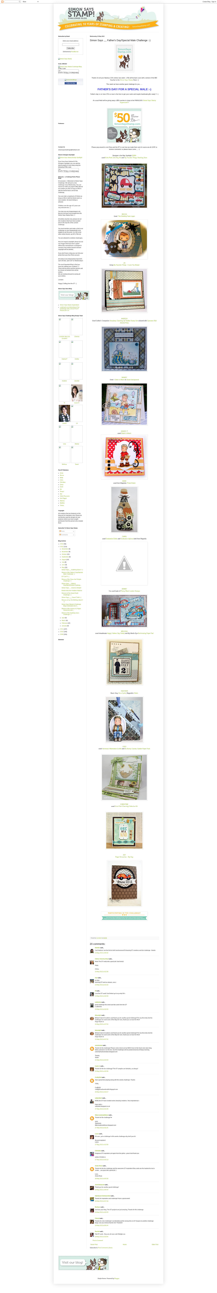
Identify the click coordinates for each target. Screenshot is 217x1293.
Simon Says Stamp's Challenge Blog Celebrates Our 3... (71, 605)
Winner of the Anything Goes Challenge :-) (70, 613)
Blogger (116, 1278)
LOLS (124, 746)
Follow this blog (70, 83)
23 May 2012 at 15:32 (101, 985)
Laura (97, 1134)
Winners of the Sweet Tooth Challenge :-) (70, 594)
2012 (62, 546)
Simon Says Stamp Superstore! (69, 305)
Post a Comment (98, 1240)
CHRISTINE (124, 804)
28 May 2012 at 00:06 (101, 1178)
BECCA (124, 214)
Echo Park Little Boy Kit (113, 158)
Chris (61, 480)
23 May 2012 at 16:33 (101, 996)
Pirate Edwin (131, 483)
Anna (61, 473)
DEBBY (124, 589)
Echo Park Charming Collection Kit (126, 806)
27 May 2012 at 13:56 (101, 1144)
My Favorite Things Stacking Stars (135, 158)
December (65, 549)
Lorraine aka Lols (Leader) (64, 337)
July (63, 562)
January (64, 626)
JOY (124, 855)
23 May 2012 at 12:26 (101, 971)
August (64, 559)
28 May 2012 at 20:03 (101, 1212)
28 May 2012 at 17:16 (101, 1201)
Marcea (62, 501)
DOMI (124, 481)
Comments (64, 535)
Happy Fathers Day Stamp (116, 633)
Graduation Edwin (111, 539)
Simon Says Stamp (126, 80)
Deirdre (97, 947)
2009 (62, 634)
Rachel (97, 1231)
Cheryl (97, 1218)
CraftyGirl (98, 1077)
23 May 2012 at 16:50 (101, 1009)
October (64, 554)
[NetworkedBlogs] (71, 80)
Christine (98, 1151)
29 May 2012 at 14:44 (101, 1236)
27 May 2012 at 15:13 (101, 1159)
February (65, 623)
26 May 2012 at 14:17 (101, 1092)
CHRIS (124, 536)
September (65, 557)
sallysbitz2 (98, 1098)
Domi (61, 487)
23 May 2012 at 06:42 (101, 953)
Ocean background (132, 379)
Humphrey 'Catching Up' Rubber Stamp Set (124, 321)
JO (124, 263)
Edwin (136, 693)
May (63, 567)
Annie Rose (98, 1166)
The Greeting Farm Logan (126, 216)
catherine (98, 1002)
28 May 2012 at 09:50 (101, 1190)
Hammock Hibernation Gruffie (112, 749)
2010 (62, 631)
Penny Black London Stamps (130, 591)
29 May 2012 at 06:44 (101, 1225)
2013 (62, 544)
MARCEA (124, 319)
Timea (62, 505)
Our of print (122, 693)
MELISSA (124, 631)
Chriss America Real (101, 959)
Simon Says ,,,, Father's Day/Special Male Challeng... (71, 584)
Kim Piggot (63, 498)
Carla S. (97, 1066)
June (63, 565)
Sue (96, 978)
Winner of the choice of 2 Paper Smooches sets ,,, (71, 609)
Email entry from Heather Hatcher (72, 590)
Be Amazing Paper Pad (145, 633)
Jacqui (62, 491)
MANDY (124, 377)
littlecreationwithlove (101, 1115)
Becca (62, 475)
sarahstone (98, 1045)
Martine (62, 503)
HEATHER (124, 691)
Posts (63, 531)
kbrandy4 (98, 1015)
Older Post (155, 1244)
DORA (134, 155)
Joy (61, 494)
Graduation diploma (127, 539)
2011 (62, 629)
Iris (61, 489)
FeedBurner (74, 51)
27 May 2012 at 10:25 (101, 1109)
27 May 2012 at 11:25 (101, 1127)
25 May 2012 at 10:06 (101, 1071)
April (63, 618)
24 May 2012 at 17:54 (101, 1024)
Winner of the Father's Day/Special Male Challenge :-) (72, 573)
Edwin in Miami (120, 379)
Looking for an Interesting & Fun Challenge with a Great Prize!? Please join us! (69, 308)
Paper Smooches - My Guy (124, 857)
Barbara (97, 1207)
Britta (61, 477)
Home (125, 1244)
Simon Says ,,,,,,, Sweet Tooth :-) (71, 597)
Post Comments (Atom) (105, 1248)
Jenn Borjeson (99, 1184)
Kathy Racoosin (65, 496)
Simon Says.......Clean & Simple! (71, 588)
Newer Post (94, 1244)
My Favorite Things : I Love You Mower (126, 265)
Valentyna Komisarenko (102, 1196)
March (64, 620)
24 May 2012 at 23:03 (101, 1060)
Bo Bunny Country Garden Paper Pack (137, 749)
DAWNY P (124, 431)
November (65, 551)
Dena (61, 484)
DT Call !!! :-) (65, 576)
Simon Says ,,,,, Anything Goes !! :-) (72, 570)
